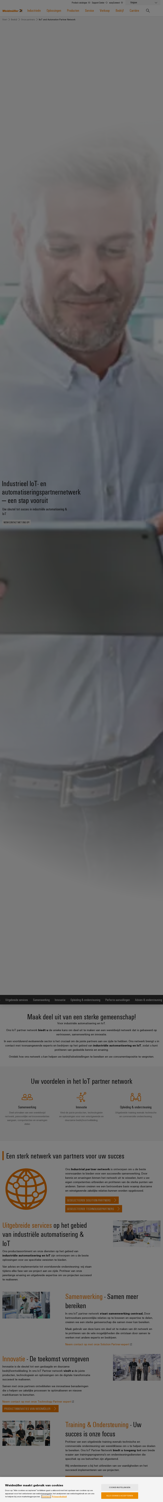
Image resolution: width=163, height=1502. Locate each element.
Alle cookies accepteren (119, 1495)
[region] (81, 1489)
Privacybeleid (59, 1496)
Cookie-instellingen (119, 1487)
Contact (46, 1496)
